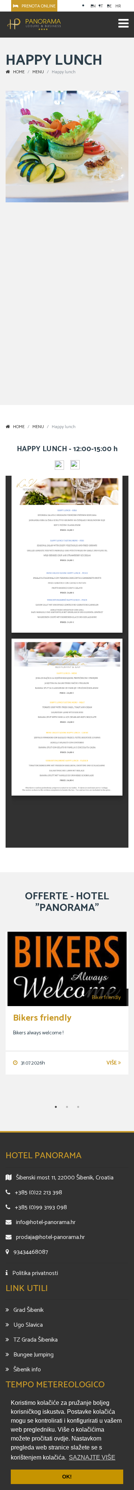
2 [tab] (67, 1107)
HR (118, 6)
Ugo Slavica (28, 1325)
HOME (17, 426)
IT (101, 6)
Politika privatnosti (35, 1273)
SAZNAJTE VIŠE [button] (92, 1457)
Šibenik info (27, 1370)
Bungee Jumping (33, 1355)
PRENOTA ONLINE (36, 6)
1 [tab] (56, 1107)
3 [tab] (78, 1107)
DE (109, 6)
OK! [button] (67, 1477)
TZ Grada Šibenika (35, 1340)
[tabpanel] (67, 1003)
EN (93, 6)
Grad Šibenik (28, 1310)
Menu (38, 426)
